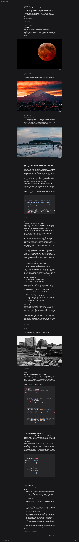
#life (30, 531)
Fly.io (37, 10)
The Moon (26, 27)
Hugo (51, 316)
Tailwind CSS (50, 518)
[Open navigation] (77, 1)
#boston (25, 368)
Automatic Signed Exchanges (37, 300)
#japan (29, 159)
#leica (28, 368)
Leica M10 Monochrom (30, 330)
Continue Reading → (28, 18)
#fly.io (30, 21)
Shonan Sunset (28, 75)
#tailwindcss (34, 531)
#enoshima (26, 159)
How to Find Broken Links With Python (35, 374)
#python (25, 217)
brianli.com (6, 540)
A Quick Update (28, 485)
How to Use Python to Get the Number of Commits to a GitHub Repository (39, 166)
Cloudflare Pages (42, 225)
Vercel (40, 234)
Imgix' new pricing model (29, 238)
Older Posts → (52, 535)
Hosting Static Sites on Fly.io (33, 8)
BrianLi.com (4, 1)
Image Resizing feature (29, 286)
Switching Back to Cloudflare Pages (34, 223)
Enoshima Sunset (29, 117)
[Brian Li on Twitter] (75, 540)
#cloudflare (26, 21)
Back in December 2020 (29, 225)
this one (41, 16)
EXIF (59, 69)
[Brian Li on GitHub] (77, 540)
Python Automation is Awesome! (33, 433)
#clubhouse (26, 531)
